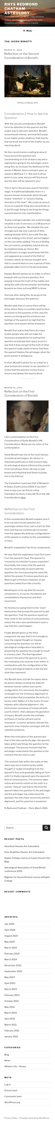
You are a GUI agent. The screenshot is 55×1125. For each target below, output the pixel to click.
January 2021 (11, 1036)
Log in (7, 1084)
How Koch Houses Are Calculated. (21, 846)
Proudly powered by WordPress (34, 1118)
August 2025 (11, 936)
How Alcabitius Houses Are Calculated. (24, 852)
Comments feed (12, 1096)
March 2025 (10, 947)
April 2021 (9, 1018)
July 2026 (9, 924)
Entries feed (10, 1090)
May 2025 (9, 941)
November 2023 (12, 965)
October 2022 (11, 1001)
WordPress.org (12, 1102)
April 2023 (9, 983)
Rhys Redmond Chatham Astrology (21, 8)
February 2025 (12, 953)
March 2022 (10, 1013)
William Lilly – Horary (15, 1066)
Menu (29, 30)
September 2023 (13, 971)
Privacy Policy (11, 1118)
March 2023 (10, 989)
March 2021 (10, 1024)
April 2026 (9, 930)
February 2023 (12, 995)
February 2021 (11, 1030)
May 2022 (9, 1007)
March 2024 (10, 959)
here (23, 497)
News (7, 1060)
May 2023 (9, 977)
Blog (6, 1054)
